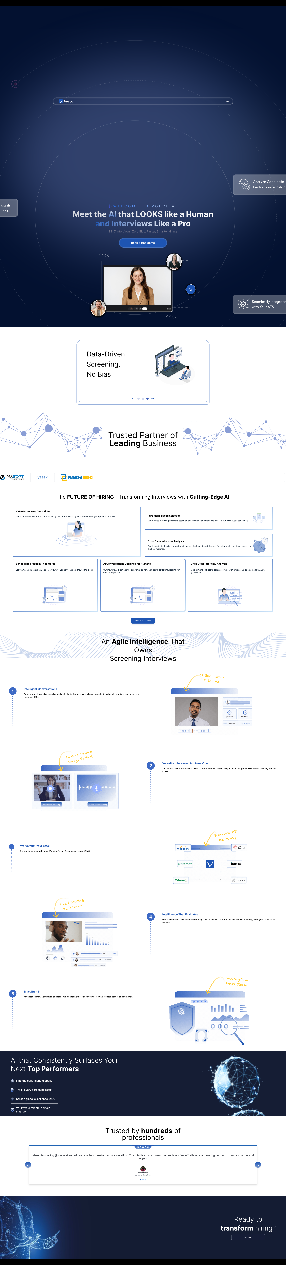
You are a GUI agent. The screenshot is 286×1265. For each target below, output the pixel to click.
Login (227, 101)
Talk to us (248, 1237)
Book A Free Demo (143, 621)
